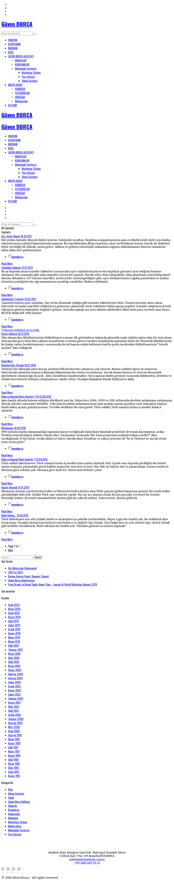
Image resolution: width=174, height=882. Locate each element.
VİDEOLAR (20, 97)
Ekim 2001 (13, 707)
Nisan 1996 (14, 764)
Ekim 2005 (14, 658)
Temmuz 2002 (15, 699)
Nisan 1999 (14, 739)
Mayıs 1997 (14, 751)
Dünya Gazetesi (30, 81)
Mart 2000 (14, 727)
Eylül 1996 (13, 760)
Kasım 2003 (14, 690)
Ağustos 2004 (15, 674)
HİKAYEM (12, 40)
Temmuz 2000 (15, 719)
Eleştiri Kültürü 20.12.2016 (15, 334)
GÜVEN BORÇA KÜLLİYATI (21, 56)
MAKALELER (21, 60)
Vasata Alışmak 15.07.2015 (15, 487)
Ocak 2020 (14, 613)
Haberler (12, 806)
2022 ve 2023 (15, 572)
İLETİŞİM (12, 105)
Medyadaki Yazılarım (25, 69)
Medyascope (21, 101)
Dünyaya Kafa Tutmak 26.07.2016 (18, 365)
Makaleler (13, 818)
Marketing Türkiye (17, 822)
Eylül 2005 (13, 662)
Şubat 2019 (14, 625)
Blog (10, 789)
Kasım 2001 (14, 703)
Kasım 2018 (14, 633)
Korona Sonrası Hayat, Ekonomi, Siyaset (28, 576)
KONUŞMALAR (22, 64)
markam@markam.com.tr (87, 859)
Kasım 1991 (14, 776)
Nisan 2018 (14, 641)
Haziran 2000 (15, 723)
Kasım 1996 (14, 756)
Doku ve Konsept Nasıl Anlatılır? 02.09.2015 (24, 459)
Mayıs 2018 (14, 637)
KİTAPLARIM (14, 44)
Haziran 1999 (15, 735)
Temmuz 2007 (15, 650)
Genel (11, 798)
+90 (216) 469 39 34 (87, 862)
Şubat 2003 (14, 694)
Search (38, 557)
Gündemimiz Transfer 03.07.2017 (18, 299)
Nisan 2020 (14, 609)
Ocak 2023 (14, 605)
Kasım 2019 (14, 617)
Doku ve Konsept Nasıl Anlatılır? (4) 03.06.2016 (26, 397)
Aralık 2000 (14, 715)
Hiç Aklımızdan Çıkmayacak (22, 568)
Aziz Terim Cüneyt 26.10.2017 (16, 236)
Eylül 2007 (13, 646)
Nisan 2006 (14, 654)
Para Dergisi (28, 77)
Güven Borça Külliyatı (19, 802)
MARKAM (13, 48)
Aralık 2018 (14, 629)
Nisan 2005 (14, 666)
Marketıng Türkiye (31, 73)
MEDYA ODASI (15, 85)
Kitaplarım (13, 810)
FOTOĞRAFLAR (22, 93)
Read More (7, 264)
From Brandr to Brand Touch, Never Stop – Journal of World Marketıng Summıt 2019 (52, 584)
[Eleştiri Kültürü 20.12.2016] (20, 330)
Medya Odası (14, 826)
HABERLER (20, 89)
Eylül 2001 (13, 711)
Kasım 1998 (14, 743)
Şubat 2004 (14, 682)
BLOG (11, 52)
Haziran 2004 (15, 678)
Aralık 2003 (14, 686)
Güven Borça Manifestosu (21, 580)
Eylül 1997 (13, 747)
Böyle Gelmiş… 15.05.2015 (14, 515)
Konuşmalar (14, 814)
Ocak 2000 (14, 731)
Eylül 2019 (13, 621)
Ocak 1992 (13, 772)
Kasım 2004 (14, 670)
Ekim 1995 (13, 768)
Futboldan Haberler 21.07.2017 (17, 268)
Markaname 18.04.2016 (13, 428)
